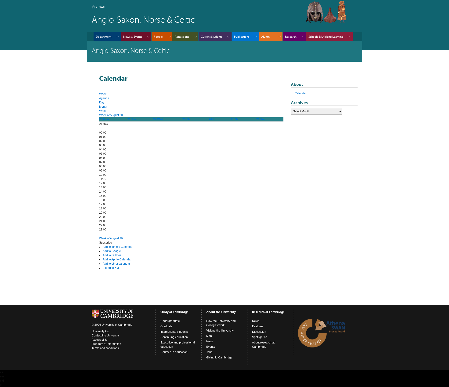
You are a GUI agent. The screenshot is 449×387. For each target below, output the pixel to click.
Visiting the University (220, 330)
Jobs (209, 352)
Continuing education (174, 337)
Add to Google (112, 251)
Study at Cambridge (174, 312)
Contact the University (105, 335)
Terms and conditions (105, 348)
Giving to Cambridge (219, 357)
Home (94, 7)
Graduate (166, 326)
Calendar (301, 93)
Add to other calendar (116, 263)
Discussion (259, 331)
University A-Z (100, 331)
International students (174, 331)
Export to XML (111, 268)
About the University (221, 312)
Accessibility (99, 339)
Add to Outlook (112, 255)
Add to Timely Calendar (118, 246)
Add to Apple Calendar (117, 259)
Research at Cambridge (268, 312)
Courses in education (174, 352)
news (101, 6)
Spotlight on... (260, 337)
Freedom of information (106, 344)
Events (210, 346)
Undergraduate (170, 321)
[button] (105, 242)
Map (209, 336)
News (210, 341)
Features (257, 326)
